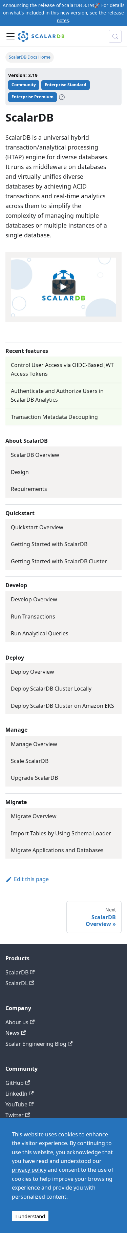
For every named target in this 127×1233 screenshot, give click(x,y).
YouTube (16, 1104)
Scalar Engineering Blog (35, 1043)
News (12, 1033)
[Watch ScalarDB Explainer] (64, 287)
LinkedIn (16, 1093)
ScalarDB (16, 972)
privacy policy (29, 1169)
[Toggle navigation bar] (10, 36)
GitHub (14, 1083)
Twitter (14, 1115)
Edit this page (31, 879)
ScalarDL (16, 983)
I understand (30, 1216)
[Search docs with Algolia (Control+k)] (115, 36)
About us (16, 1022)
